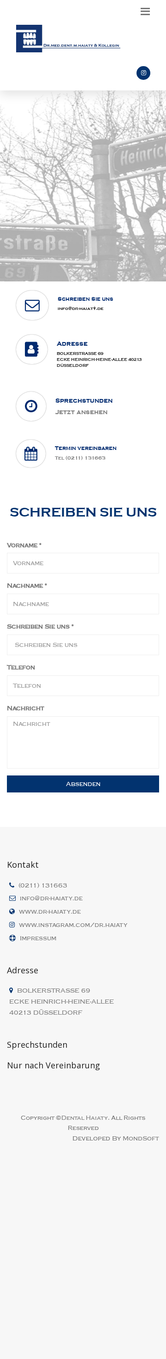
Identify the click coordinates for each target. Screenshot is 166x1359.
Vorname (24, 545)
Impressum (38, 938)
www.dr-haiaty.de (50, 911)
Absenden (83, 784)
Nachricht (25, 708)
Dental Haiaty (84, 1118)
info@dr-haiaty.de (80, 308)
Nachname (27, 586)
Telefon (21, 667)
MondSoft (141, 1138)
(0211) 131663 (42, 885)
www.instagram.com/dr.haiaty (73, 925)
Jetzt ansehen (81, 412)
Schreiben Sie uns (40, 626)
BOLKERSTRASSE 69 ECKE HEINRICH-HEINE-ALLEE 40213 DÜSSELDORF (99, 359)
